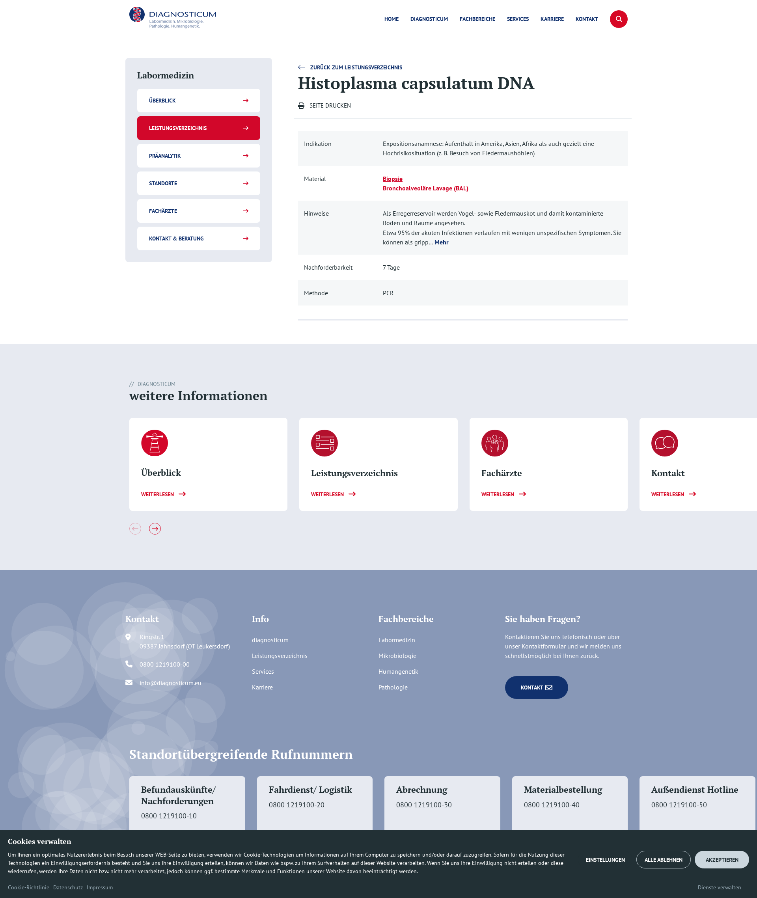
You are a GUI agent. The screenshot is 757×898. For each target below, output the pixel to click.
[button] (619, 19)
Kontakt (587, 18)
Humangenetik (398, 671)
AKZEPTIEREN (722, 859)
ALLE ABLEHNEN (663, 859)
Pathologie (393, 687)
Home (391, 18)
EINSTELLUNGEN (605, 859)
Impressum (100, 887)
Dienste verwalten (719, 887)
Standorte (163, 183)
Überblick (162, 100)
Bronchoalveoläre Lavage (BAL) (425, 188)
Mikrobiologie (397, 656)
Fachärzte (163, 210)
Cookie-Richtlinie (28, 887)
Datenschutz (68, 887)
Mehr (441, 242)
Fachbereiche (477, 18)
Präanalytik (165, 155)
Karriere (552, 18)
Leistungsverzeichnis (178, 128)
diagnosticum (429, 18)
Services (518, 18)
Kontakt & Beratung (176, 238)
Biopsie (393, 179)
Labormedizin (396, 640)
